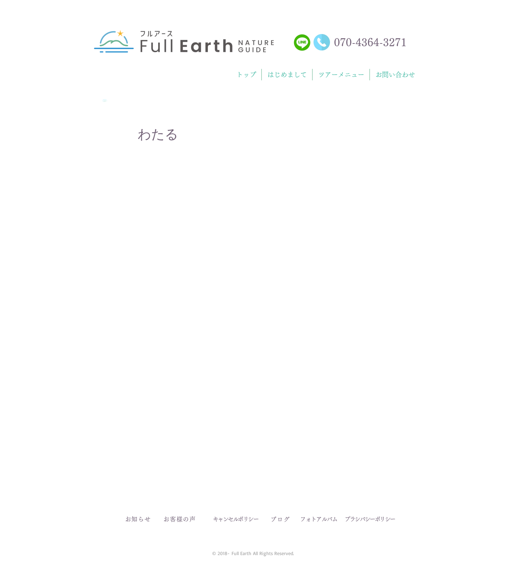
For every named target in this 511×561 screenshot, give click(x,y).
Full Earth (241, 553)
